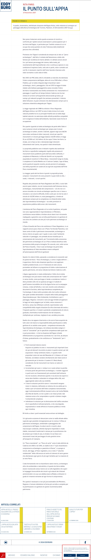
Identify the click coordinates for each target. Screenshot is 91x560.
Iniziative (43, 555)
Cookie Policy (76, 558)
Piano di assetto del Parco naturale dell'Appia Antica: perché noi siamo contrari (54, 514)
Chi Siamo (56, 555)
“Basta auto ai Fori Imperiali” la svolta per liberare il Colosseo (33, 527)
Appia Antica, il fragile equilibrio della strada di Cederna (10, 512)
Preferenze (82, 555)
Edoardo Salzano (27, 555)
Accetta (69, 555)
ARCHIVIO (11, 555)
